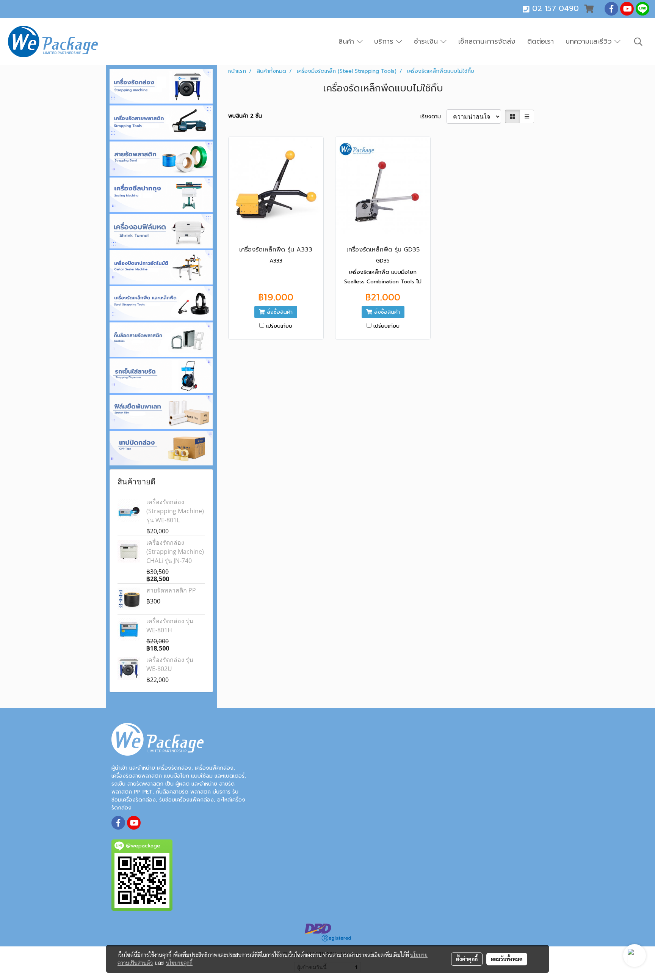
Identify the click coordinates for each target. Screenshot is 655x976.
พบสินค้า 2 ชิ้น (245, 116)
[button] (638, 42)
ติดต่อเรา (540, 41)
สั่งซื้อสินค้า (279, 312)
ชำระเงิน (427, 41)
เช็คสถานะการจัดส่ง (487, 41)
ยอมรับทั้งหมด (507, 959)
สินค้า (347, 41)
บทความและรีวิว (590, 41)
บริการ (385, 41)
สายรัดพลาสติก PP (171, 590)
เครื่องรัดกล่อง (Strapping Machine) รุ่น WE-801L (175, 511)
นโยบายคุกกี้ (179, 962)
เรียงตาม (433, 117)
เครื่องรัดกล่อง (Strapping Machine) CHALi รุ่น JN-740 (175, 551)
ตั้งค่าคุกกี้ (467, 959)
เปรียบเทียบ (279, 326)
